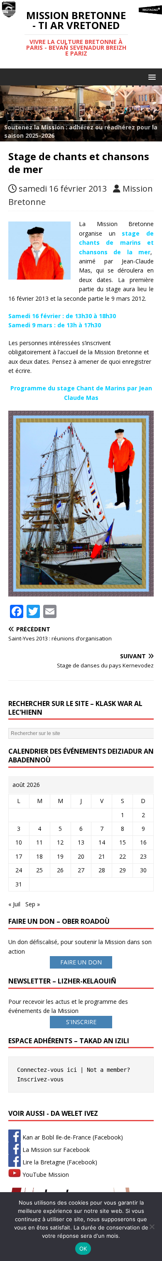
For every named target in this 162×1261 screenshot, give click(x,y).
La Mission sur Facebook (55, 1150)
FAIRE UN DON (81, 962)
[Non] (151, 1226)
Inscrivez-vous (40, 1079)
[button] (150, 77)
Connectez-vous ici (47, 1069)
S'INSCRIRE (81, 1022)
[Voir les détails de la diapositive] (81, 113)
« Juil (14, 904)
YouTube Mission (45, 1174)
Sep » (32, 904)
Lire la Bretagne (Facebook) (59, 1162)
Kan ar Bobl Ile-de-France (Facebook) (72, 1137)
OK (83, 1248)
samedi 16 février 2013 (63, 188)
